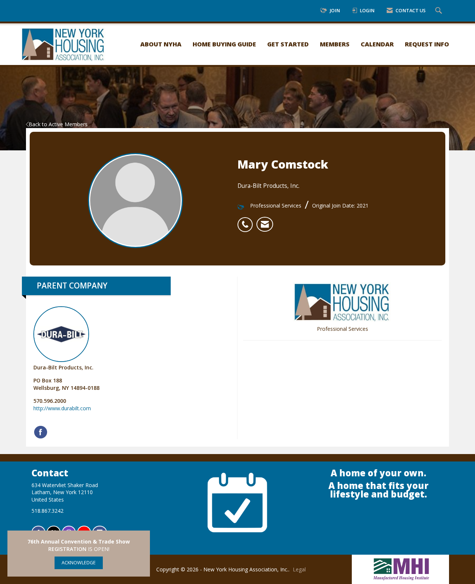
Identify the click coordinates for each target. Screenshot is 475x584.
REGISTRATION (67, 548)
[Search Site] (439, 11)
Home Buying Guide (224, 44)
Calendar (377, 44)
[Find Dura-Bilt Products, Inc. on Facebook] (40, 432)
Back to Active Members (58, 124)
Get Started (288, 44)
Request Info (427, 44)
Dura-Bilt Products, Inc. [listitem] (63, 367)
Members (335, 44)
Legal (299, 569)
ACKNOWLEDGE (79, 562)
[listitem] (247, 220)
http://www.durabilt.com (62, 408)
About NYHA (160, 44)
